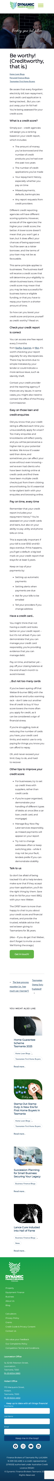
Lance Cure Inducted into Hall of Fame (27, 1229)
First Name (8, 1406)
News (17, 1243)
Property (10, 1288)
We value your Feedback (17, 1339)
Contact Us (11, 1331)
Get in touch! (22, 954)
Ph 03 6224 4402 (12, 1398)
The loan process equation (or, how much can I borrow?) (19, 986)
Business (10, 1296)
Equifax (19, 347)
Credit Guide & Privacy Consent (20, 1326)
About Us (10, 1301)
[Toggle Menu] (40, 5)
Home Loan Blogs (17, 74)
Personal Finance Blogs (19, 77)
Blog (8, 1305)
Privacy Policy (12, 1318)
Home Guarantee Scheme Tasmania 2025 (24, 1043)
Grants (9, 1322)
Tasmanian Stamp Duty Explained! (37, 984)
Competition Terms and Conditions (22, 1348)
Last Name (8, 1416)
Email (6, 1427)
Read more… (19, 1066)
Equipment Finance (15, 1292)
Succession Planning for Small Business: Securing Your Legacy (27, 1173)
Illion (37, 347)
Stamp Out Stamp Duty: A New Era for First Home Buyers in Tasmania (27, 1108)
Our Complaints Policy (16, 1344)
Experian (27, 347)
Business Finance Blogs (25, 1183)
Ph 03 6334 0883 (12, 1373)
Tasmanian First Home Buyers (22, 81)
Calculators (11, 1314)
